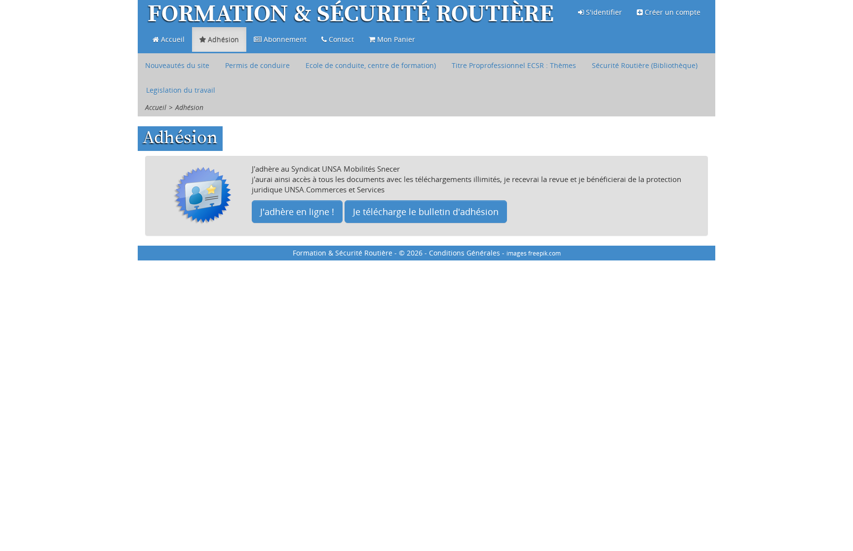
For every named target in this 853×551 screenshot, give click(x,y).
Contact (340, 39)
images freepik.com (533, 253)
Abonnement (284, 39)
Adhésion (222, 39)
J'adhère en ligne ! (297, 212)
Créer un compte (671, 12)
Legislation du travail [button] (180, 90)
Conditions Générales (464, 252)
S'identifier (603, 12)
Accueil (172, 39)
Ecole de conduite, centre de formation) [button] (371, 65)
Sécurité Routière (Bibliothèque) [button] (645, 65)
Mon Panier (395, 39)
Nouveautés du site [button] (177, 65)
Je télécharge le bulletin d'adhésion (426, 212)
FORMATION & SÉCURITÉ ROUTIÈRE (351, 14)
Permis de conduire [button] (257, 65)
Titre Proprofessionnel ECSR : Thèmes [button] (514, 65)
